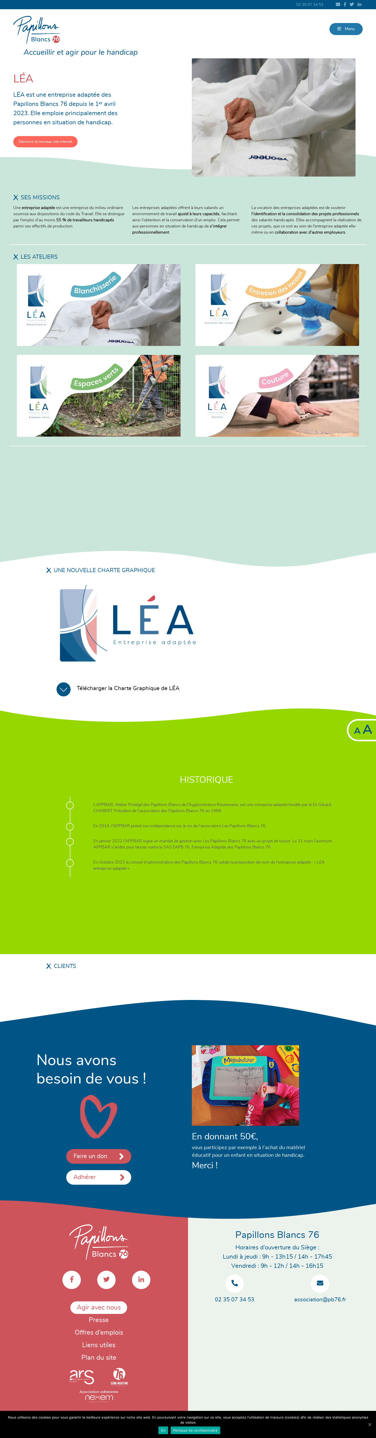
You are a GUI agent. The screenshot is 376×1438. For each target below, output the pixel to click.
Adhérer (84, 1177)
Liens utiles (98, 1345)
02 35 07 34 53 (309, 5)
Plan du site (98, 1357)
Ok (163, 1430)
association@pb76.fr (320, 1299)
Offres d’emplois (99, 1332)
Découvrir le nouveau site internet (45, 142)
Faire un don (90, 1156)
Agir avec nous (99, 1307)
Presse (99, 1320)
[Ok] (369, 1424)
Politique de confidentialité (195, 1430)
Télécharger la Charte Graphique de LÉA (128, 688)
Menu (349, 29)
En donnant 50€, (225, 1136)
